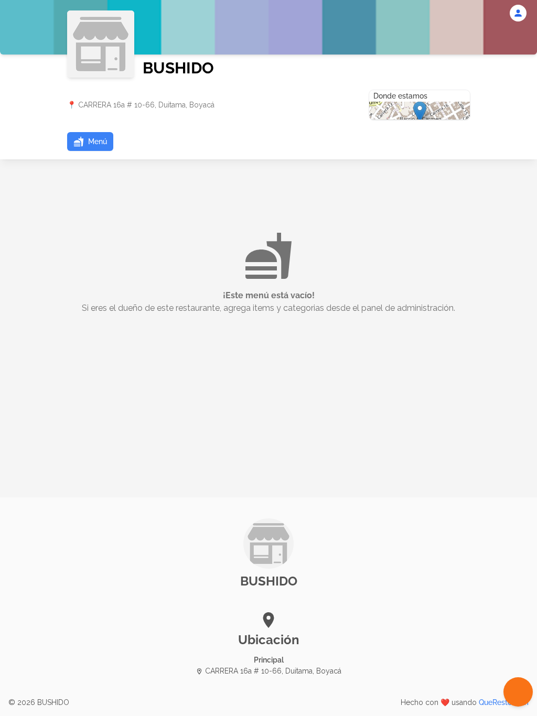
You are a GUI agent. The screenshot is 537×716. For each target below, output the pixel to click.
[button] (90, 141)
